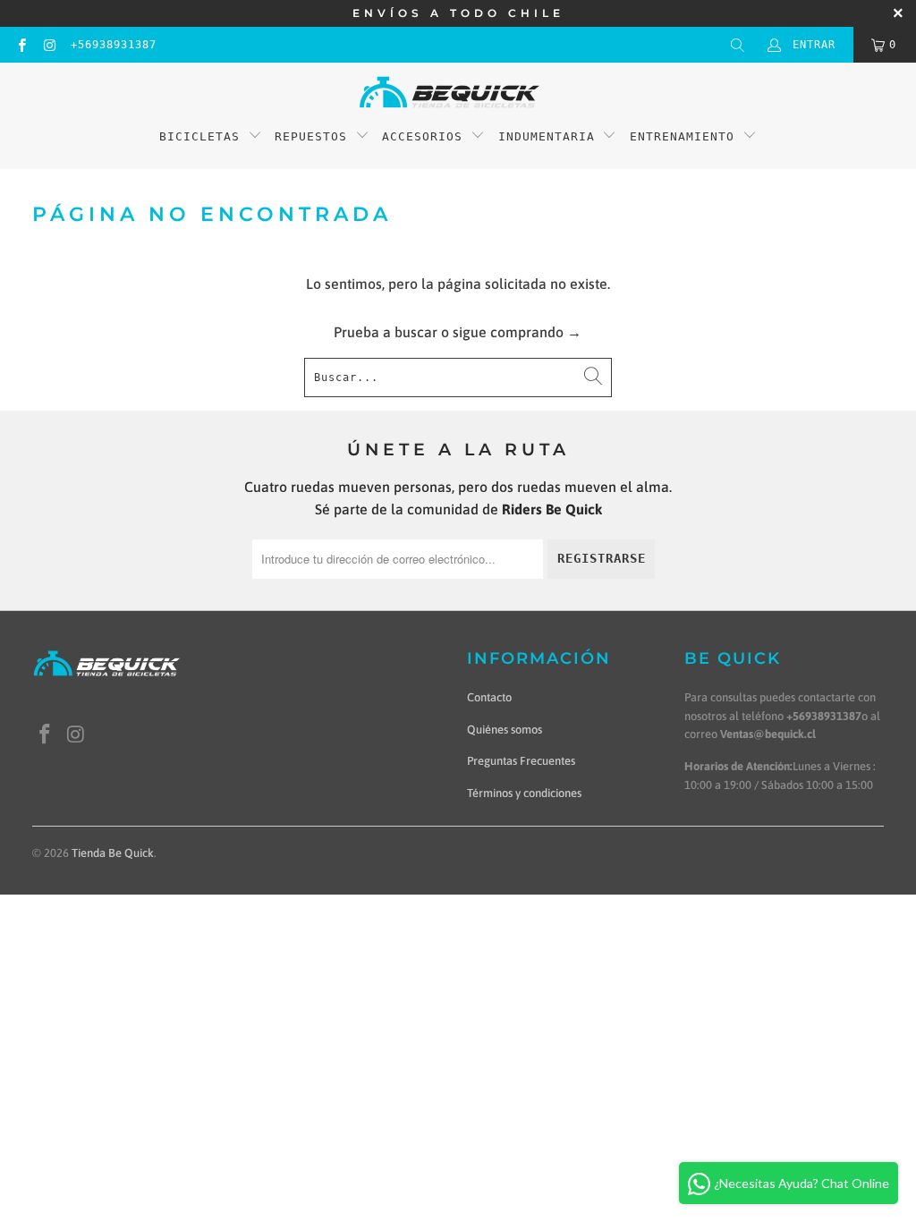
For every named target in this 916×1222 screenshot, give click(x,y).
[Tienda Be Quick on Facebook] (21, 44)
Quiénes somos (504, 729)
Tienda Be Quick (113, 853)
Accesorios (422, 136)
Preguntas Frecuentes (521, 761)
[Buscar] (736, 45)
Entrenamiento (682, 136)
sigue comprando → (517, 332)
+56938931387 (114, 44)
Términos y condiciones (524, 793)
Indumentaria (546, 136)
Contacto (489, 697)
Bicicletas (203, 136)
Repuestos (311, 136)
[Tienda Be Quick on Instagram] (48, 44)
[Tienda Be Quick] (449, 93)
